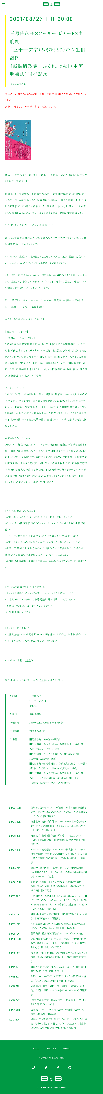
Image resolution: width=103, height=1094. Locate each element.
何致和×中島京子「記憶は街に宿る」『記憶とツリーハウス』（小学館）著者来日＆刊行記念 (59, 916)
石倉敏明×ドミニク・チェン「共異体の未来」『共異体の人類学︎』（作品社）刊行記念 (58, 1011)
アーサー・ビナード (38, 701)
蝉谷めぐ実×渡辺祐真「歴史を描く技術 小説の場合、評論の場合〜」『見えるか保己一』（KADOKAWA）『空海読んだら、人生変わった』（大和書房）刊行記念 (59, 1023)
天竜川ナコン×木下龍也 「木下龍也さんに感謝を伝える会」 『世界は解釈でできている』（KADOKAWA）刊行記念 (59, 990)
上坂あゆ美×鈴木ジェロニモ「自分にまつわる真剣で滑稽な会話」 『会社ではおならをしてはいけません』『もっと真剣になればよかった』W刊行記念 (59, 811)
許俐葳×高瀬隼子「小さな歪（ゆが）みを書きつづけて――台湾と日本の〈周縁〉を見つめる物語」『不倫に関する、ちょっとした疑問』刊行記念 (59, 886)
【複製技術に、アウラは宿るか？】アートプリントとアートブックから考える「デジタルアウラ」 (59, 1002)
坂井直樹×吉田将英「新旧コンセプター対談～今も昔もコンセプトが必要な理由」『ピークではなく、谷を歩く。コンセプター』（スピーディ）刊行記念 (59, 825)
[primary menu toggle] (3, 4)
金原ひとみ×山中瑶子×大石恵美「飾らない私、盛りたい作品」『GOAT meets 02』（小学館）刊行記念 (59, 978)
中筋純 (32, 705)
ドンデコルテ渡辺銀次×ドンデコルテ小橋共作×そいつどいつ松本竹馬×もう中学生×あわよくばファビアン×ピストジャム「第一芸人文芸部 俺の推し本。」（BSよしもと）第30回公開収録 (59, 856)
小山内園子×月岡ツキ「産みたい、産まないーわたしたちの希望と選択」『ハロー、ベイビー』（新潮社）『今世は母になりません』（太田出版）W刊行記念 (58, 943)
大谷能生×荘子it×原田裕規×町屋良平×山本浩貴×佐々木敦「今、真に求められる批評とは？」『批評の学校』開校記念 (59, 957)
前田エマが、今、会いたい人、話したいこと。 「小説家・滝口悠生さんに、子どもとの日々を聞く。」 (58, 968)
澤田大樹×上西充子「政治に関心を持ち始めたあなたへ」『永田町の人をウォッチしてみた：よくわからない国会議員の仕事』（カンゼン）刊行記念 (59, 872)
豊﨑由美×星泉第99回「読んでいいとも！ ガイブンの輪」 (57, 933)
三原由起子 (35, 696)
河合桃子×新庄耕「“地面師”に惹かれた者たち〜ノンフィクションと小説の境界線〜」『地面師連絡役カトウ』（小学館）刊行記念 (59, 839)
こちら (28, 660)
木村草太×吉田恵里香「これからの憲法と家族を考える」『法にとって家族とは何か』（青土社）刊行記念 (58, 926)
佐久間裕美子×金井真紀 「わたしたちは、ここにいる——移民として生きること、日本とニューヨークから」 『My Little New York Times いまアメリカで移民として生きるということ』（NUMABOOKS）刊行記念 (59, 902)
